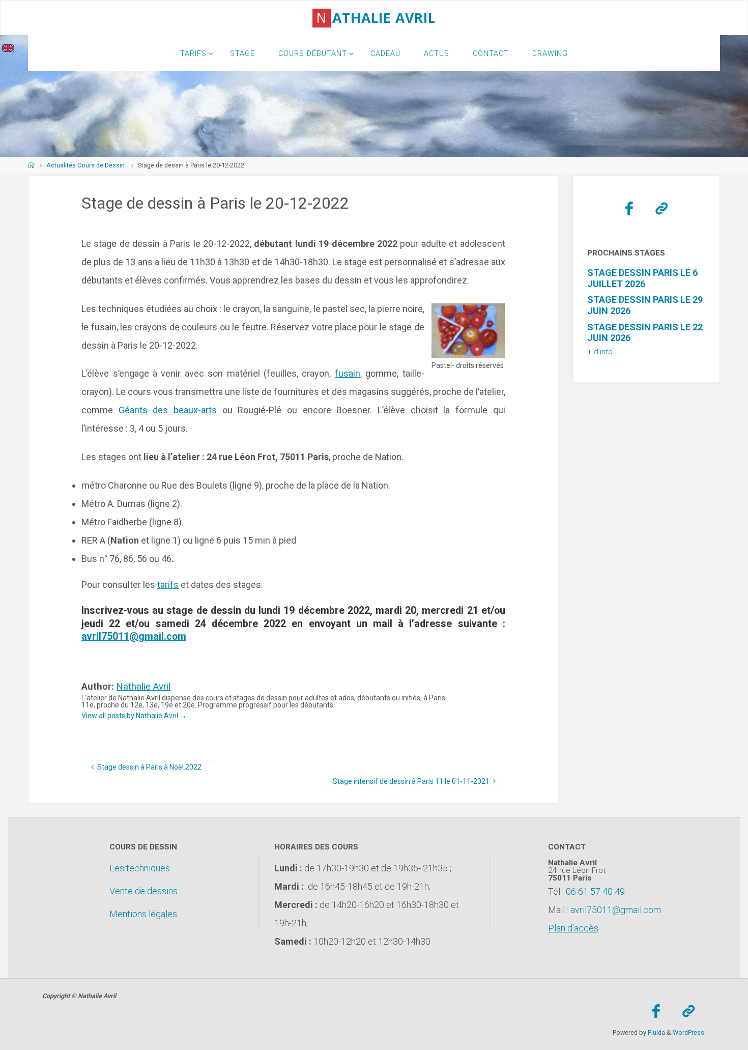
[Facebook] (629, 208)
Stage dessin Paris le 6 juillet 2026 (642, 278)
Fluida (655, 1032)
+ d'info (600, 351)
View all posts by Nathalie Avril (134, 716)
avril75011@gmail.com (133, 636)
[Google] (661, 208)
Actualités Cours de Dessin (85, 165)
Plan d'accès (573, 928)
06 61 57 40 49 (595, 891)
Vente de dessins (143, 891)
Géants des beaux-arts (168, 410)
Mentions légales (143, 914)
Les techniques (139, 868)
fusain (347, 373)
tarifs (168, 584)
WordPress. (689, 1032)
